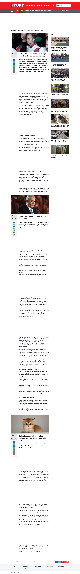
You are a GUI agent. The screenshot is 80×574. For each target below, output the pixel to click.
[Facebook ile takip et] (56, 562)
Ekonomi (52, 5)
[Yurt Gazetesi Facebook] (55, 1)
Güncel (28, 5)
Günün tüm (65, 10)
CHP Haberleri (14, 566)
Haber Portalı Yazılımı (16, 572)
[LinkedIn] (14, 64)
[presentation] (14, 10)
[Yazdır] (14, 70)
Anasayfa (27, 561)
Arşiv (25, 1)
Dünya (47, 5)
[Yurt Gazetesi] (17, 5)
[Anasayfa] (11, 1)
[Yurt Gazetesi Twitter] (58, 1)
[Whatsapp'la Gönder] (14, 66)
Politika (43, 5)
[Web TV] (65, 1)
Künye (32, 561)
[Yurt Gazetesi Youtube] (60, 1)
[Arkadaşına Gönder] (14, 68)
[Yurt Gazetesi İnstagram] (63, 1)
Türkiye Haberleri (38, 566)
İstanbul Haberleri (49, 566)
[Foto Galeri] (68, 1)
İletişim (35, 561)
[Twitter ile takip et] (59, 562)
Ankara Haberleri (61, 566)
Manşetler (15, 1)
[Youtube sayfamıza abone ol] (62, 562)
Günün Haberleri (20, 1)
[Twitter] (14, 62)
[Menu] (58, 5)
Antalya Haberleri (26, 568)
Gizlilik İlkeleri (40, 561)
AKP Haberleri (26, 566)
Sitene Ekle (29, 1)
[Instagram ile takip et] (65, 562)
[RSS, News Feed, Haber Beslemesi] (67, 562)
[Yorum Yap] (14, 72)
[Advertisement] (40, 20)
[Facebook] (14, 60)
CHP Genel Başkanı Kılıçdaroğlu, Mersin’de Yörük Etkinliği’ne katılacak (38, 10)
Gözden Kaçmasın (35, 5)
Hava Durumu (34, 1)
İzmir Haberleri (15, 568)
